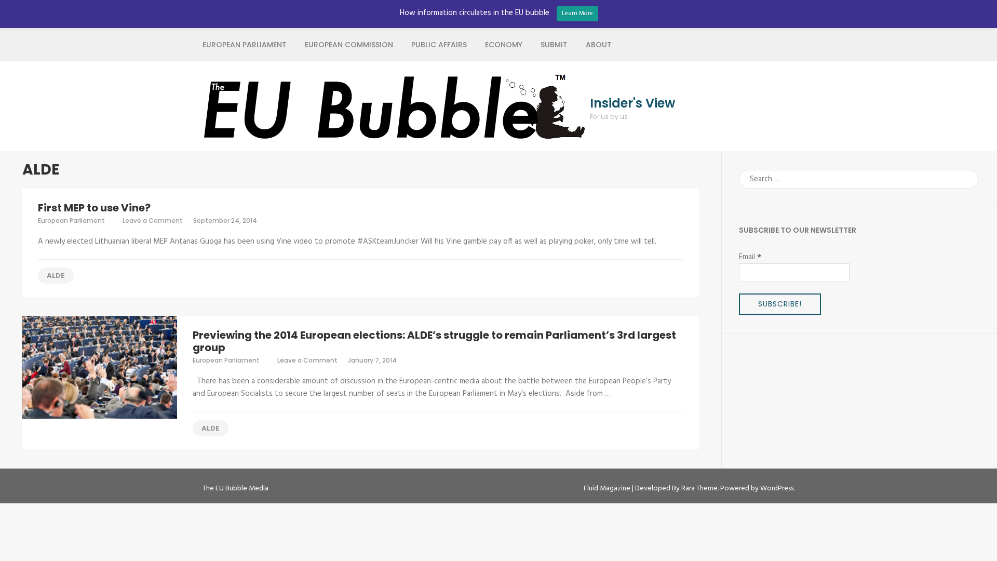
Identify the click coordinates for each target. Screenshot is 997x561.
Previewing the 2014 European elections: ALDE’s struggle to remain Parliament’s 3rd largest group (434, 341)
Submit (554, 44)
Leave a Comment (153, 220)
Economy (503, 44)
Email (750, 257)
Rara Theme (699, 489)
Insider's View (632, 103)
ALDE (56, 276)
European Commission (349, 44)
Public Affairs (439, 44)
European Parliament (245, 44)
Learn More (577, 13)
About (599, 44)
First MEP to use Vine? (94, 208)
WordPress (776, 489)
